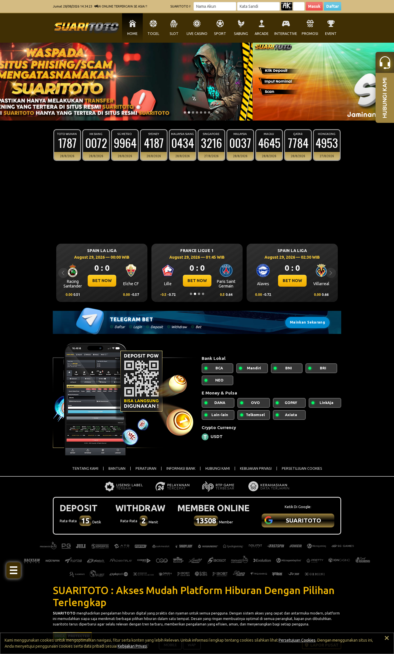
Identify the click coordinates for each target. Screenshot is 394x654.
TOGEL (153, 33)
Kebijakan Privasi (132, 646)
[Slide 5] (201, 112)
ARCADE (262, 33)
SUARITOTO (64, 613)
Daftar (332, 6)
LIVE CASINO (197, 33)
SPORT (220, 33)
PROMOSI (310, 33)
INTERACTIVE (285, 33)
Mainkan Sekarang (307, 322)
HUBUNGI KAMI (217, 468)
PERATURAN (146, 468)
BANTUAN (116, 468)
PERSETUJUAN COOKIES (302, 468)
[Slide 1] (185, 112)
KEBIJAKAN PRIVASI (256, 468)
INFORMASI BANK (180, 468)
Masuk (314, 6)
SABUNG (241, 33)
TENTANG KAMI (85, 468)
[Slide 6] (205, 112)
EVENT (331, 33)
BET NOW (102, 280)
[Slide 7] (209, 112)
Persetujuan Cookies (297, 640)
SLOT (174, 33)
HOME (132, 33)
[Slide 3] (193, 112)
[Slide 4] (197, 112)
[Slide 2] (189, 112)
